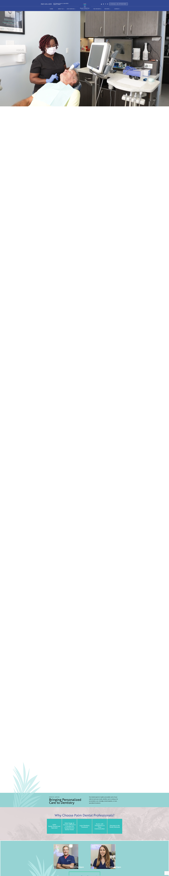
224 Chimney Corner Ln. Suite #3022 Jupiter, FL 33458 (60, 4)
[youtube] (101, 4)
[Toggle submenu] (64, 8)
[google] (103, 4)
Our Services (71, 8)
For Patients (97, 8)
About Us (60, 8)
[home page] (85, 6)
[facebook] (105, 4)
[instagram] (107, 4)
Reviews (107, 8)
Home (51, 8)
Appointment (118, 4)
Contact (116, 8)
